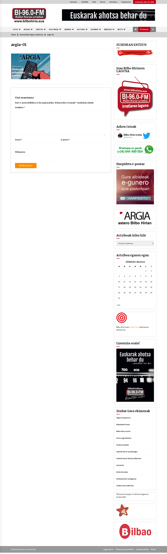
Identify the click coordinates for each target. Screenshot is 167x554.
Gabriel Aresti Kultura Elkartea (128, 458)
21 (140, 287)
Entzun (102, 2)
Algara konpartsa (123, 418)
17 (119, 287)
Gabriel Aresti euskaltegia (127, 451)
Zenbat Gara (134, 327)
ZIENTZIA (39, 29)
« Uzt (118, 305)
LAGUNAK (84, 2)
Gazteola (120, 465)
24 (119, 292)
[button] (135, 29)
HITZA (15, 29)
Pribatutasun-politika (125, 549)
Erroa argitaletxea (123, 438)
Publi (94, 2)
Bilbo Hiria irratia (123, 431)
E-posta (65, 140)
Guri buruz (73, 2)
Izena (18, 140)
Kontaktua (113, 2)
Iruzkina (20, 107)
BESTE (120, 29)
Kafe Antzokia (122, 472)
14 (140, 281)
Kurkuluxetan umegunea (126, 479)
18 (124, 287)
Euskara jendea (122, 445)
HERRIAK (67, 29)
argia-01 (18, 44)
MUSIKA (27, 29)
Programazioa (126, 2)
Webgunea (20, 152)
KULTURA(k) (53, 29)
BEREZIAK (108, 29)
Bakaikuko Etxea (123, 424)
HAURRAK (94, 29)
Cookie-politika (142, 549)
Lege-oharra (108, 549)
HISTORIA (81, 29)
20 (135, 287)
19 (130, 287)
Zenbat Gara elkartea (125, 485)
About (153, 549)
